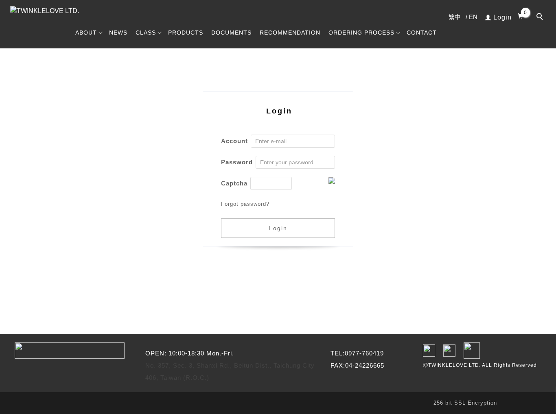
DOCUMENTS (231, 32)
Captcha (234, 183)
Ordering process (361, 32)
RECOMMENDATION (290, 32)
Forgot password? (245, 204)
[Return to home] (61, 11)
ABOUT (86, 32)
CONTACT (422, 32)
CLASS (146, 32)
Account (234, 140)
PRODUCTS (185, 32)
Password (237, 162)
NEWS (118, 32)
